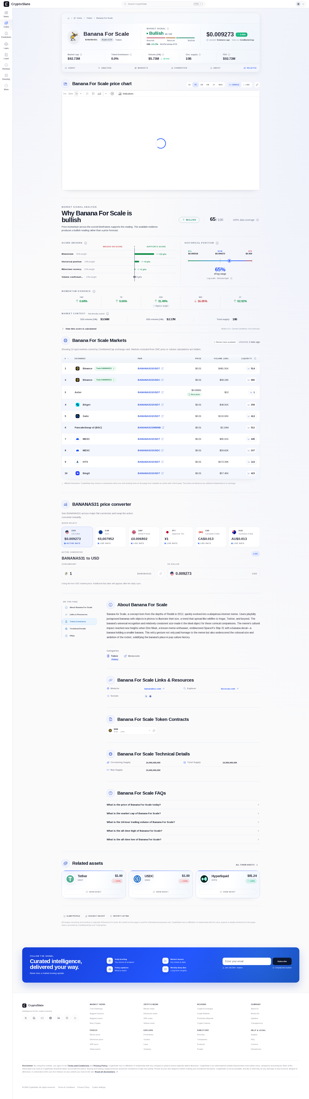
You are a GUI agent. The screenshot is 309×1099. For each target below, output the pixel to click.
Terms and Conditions (78, 1066)
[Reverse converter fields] (160, 573)
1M (201, 85)
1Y (214, 85)
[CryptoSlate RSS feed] (75, 1018)
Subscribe (282, 961)
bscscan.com (228, 689)
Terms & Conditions (66, 1087)
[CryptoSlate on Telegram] (50, 1018)
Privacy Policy (101, 1066)
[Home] (68, 18)
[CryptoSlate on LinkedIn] (58, 1018)
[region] (161, 416)
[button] (6, 87)
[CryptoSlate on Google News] (33, 1018)
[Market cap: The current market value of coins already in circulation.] (81, 54)
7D (195, 85)
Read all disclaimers (105, 1072)
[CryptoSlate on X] (25, 1018)
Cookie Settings (98, 1087)
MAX (221, 85)
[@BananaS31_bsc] (146, 696)
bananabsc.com (152, 689)
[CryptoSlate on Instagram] (66, 1018)
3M (207, 85)
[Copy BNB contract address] (154, 730)
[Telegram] (150, 696)
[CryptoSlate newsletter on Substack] (42, 1018)
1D (189, 85)
